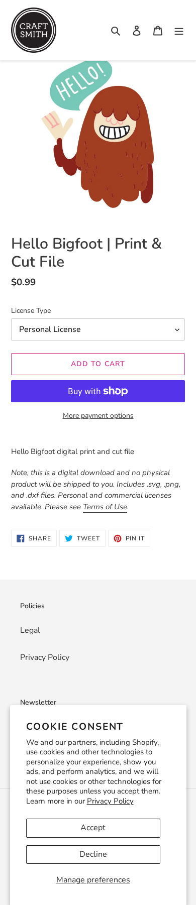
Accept (93, 827)
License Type (31, 310)
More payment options (98, 415)
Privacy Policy (110, 801)
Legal (30, 630)
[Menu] (178, 30)
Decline (93, 854)
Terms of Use (105, 507)
